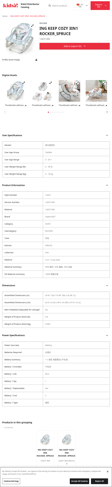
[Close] (108, 472)
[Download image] (36, 60)
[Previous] (5, 112)
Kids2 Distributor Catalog (30, 6)
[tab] (48, 112)
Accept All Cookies (79, 481)
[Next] (107, 112)
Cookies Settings (11, 481)
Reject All (99, 481)
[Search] (50, 5)
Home (5, 16)
